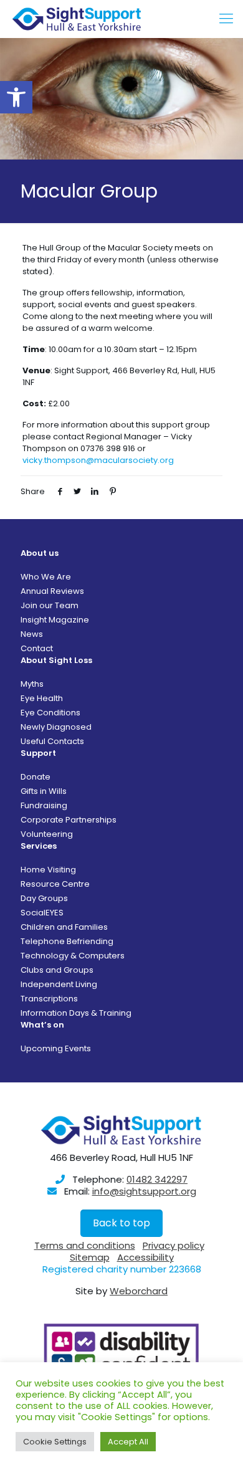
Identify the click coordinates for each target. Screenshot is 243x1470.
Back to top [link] (121, 1223)
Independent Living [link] (59, 984)
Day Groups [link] (44, 898)
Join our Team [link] (50, 605)
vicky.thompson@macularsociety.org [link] (98, 460)
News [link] (32, 634)
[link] (16, 97)
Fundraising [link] (44, 805)
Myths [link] (32, 684)
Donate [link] (35, 777)
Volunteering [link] (47, 834)
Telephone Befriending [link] (67, 941)
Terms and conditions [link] (84, 1245)
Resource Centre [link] (55, 884)
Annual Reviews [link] (52, 591)
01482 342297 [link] (157, 1179)
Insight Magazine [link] (55, 620)
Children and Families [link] (64, 927)
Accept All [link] (128, 1442)
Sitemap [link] (90, 1257)
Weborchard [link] (139, 1290)
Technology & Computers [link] (73, 956)
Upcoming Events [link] (56, 1048)
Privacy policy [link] (173, 1245)
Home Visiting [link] (48, 870)
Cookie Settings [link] (55, 1442)
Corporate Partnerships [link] (69, 820)
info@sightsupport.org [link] (144, 1191)
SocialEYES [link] (42, 913)
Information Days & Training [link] (76, 1013)
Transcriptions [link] (49, 999)
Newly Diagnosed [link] (56, 727)
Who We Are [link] (46, 577)
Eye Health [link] (42, 698)
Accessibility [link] (145, 1257)
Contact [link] (37, 648)
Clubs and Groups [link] (57, 970)
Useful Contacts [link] (52, 741)
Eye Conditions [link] (50, 712)
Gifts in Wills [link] (44, 791)
